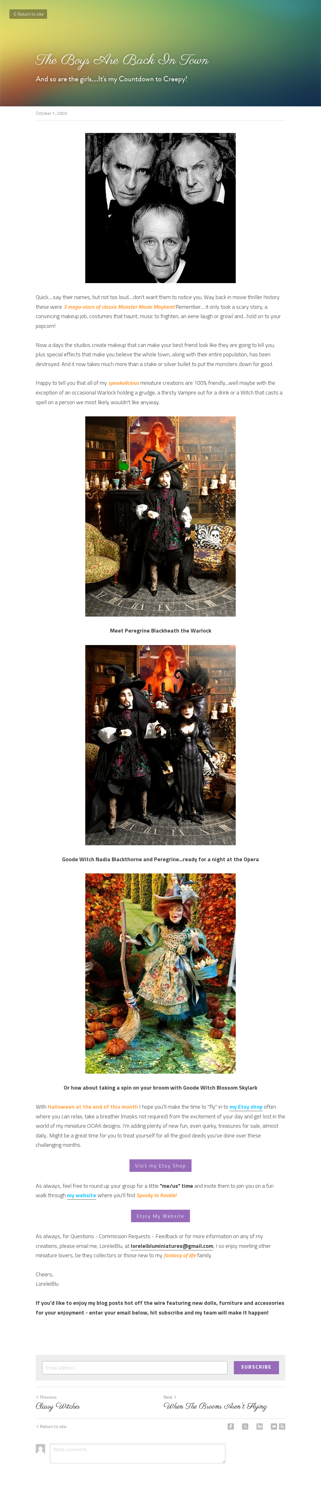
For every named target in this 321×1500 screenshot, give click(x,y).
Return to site (31, 14)
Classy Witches (58, 1406)
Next (168, 1397)
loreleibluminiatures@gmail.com (172, 1246)
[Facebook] (231, 1426)
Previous (48, 1397)
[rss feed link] (282, 1426)
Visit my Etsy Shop (160, 1165)
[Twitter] (245, 1426)
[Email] (274, 1426)
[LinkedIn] (259, 1426)
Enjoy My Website (160, 1216)
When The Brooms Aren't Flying (215, 1406)
